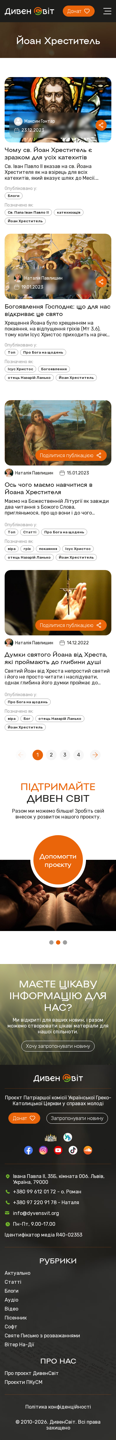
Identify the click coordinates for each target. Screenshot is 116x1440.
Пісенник (16, 1318)
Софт (11, 1327)
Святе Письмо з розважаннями (42, 1336)
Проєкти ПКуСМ (23, 1382)
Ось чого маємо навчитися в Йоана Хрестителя (48, 487)
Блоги (13, 196)
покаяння (48, 549)
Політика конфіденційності (58, 1407)
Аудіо (11, 1300)
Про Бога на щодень (43, 352)
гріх (27, 549)
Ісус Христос (20, 369)
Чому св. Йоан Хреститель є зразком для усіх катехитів (48, 153)
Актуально (17, 1273)
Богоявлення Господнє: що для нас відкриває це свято (57, 309)
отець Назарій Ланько (29, 377)
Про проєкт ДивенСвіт (32, 1373)
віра (11, 549)
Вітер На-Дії (19, 1345)
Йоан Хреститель (25, 221)
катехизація (68, 212)
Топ (11, 352)
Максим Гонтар (39, 121)
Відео (11, 1309)
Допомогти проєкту (58, 859)
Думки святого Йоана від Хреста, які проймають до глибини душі (56, 657)
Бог (27, 718)
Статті (29, 532)
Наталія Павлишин (43, 278)
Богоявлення (54, 369)
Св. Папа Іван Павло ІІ (28, 212)
